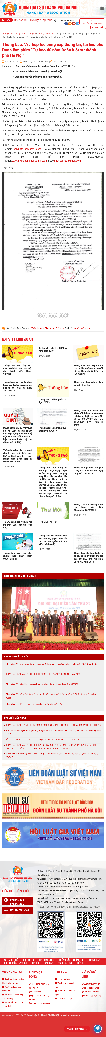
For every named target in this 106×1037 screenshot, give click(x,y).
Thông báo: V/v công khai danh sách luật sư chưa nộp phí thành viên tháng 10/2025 (17, 369)
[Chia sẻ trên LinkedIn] (66, 315)
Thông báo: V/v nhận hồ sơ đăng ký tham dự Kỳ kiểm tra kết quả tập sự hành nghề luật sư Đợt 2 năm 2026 (51, 664)
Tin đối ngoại (36, 992)
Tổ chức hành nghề (92, 988)
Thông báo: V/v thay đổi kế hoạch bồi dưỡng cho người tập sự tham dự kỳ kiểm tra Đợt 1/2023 (88, 369)
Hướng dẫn (94, 960)
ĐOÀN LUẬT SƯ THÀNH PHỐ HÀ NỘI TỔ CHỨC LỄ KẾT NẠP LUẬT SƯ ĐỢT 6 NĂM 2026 (43, 674)
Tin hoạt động (46, 960)
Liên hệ (80, 963)
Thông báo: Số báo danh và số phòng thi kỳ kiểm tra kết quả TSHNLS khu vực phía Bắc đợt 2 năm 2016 (88, 557)
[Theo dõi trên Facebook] (66, 24)
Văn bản (49, 963)
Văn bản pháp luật (92, 992)
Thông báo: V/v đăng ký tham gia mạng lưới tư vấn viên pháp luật (34, 704)
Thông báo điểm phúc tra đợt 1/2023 (53, 401)
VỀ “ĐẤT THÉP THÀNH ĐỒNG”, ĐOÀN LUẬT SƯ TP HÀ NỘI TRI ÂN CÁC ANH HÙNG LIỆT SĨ (44, 740)
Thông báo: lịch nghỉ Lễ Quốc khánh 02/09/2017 (53, 429)
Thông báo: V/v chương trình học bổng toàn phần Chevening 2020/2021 (88, 507)
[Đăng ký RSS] (70, 24)
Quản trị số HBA (76, 1029)
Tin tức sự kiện (63, 979)
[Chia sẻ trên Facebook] (44, 315)
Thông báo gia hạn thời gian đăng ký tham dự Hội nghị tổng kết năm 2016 (88, 470)
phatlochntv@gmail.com (67, 160)
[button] (97, 8)
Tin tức (36, 963)
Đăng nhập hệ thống (92, 996)
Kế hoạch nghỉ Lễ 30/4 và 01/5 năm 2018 (53, 349)
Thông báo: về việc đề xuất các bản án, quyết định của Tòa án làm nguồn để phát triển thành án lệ (53, 540)
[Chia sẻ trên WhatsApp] (39, 315)
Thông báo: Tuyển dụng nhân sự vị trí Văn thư (88, 383)
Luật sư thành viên (92, 984)
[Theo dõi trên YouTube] (74, 24)
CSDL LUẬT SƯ (65, 963)
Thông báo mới (45, 33)
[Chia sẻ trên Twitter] (50, 315)
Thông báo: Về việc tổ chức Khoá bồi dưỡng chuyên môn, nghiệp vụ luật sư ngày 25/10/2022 (17, 386)
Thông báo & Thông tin (40, 1003)
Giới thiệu (28, 960)
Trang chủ (7, 33)
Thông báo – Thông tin (71, 960)
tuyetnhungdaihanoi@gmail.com (30, 160)
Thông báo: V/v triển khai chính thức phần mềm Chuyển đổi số (17, 556)
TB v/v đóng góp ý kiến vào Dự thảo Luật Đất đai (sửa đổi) (17, 525)
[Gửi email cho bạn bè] (55, 315)
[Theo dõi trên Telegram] (78, 24)
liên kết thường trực (82, 328)
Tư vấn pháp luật (64, 998)
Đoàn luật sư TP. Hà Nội (35, 61)
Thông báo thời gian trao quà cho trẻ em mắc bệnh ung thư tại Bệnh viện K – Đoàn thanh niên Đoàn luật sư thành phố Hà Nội (17, 456)
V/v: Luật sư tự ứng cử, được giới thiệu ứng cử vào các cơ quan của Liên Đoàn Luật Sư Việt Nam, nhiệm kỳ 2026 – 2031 (53, 732)
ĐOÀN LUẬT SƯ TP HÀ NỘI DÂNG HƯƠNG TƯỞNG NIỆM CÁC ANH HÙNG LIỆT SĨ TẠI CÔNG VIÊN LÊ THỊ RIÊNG (53, 725)
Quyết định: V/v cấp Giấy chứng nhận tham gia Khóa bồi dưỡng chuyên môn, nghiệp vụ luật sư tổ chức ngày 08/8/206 (52, 755)
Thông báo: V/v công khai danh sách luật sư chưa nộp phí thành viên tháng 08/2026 (42, 684)
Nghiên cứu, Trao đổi (15, 963)
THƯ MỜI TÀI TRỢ (48, 522)
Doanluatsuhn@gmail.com (26, 149)
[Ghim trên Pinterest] (61, 315)
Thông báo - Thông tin (25, 33)
